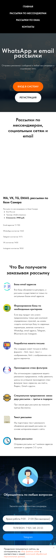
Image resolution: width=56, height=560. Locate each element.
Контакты (28, 26)
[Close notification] (53, 547)
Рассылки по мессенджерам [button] (28, 13)
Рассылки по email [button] (28, 20)
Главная (28, 6)
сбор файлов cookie (30, 551)
